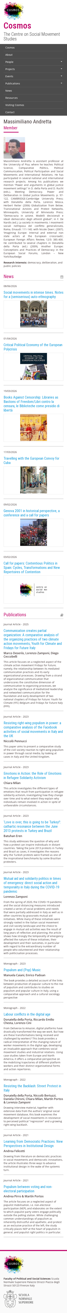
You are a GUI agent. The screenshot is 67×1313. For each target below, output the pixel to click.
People (34, 62)
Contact (9, 112)
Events (34, 77)
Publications (34, 84)
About (9, 54)
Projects (34, 69)
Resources (11, 98)
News (8, 90)
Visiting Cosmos (14, 105)
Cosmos (10, 47)
